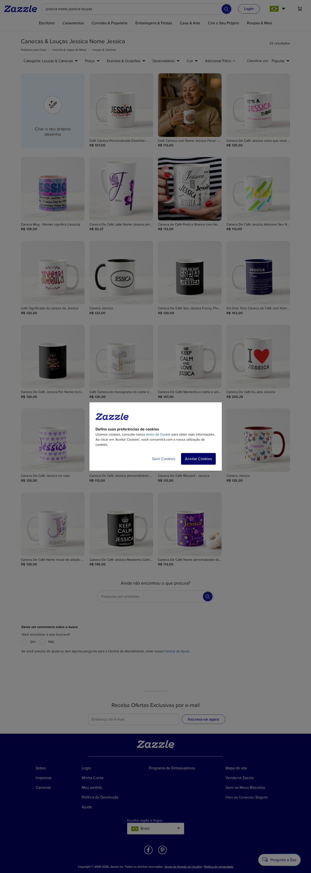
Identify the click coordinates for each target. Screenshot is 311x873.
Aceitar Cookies (198, 458)
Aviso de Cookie (158, 434)
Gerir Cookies (163, 458)
